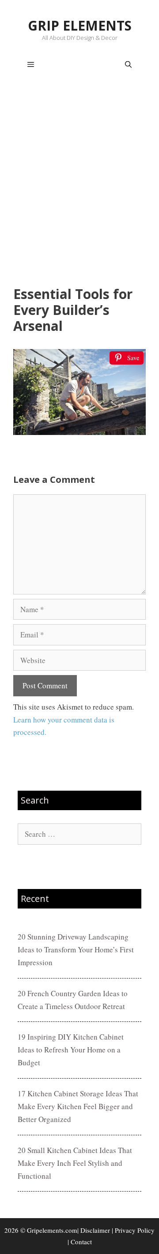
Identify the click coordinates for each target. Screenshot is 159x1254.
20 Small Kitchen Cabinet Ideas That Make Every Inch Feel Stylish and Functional (75, 1163)
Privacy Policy (135, 1230)
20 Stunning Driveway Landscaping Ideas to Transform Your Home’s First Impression (76, 949)
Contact (81, 1241)
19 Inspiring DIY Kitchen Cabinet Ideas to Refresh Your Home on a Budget (71, 1050)
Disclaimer (95, 1230)
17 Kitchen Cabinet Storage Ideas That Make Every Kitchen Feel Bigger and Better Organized (78, 1106)
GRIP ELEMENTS (80, 25)
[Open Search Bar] (128, 64)
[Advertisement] (79, 184)
